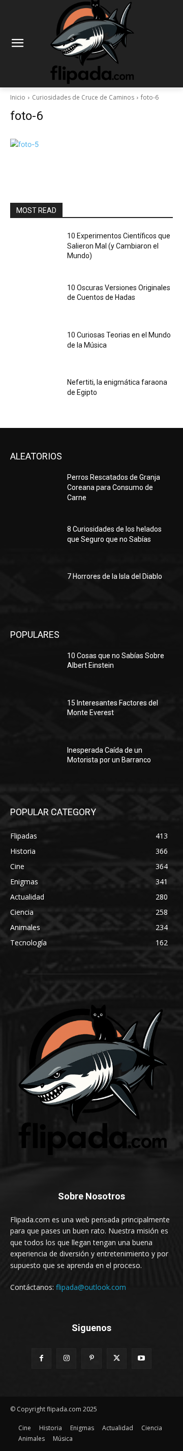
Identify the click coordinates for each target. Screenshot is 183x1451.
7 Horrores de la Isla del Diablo (114, 576)
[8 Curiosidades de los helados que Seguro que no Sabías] (34, 541)
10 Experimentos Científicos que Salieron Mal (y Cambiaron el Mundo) (118, 246)
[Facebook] (41, 1358)
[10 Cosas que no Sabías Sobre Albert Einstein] (34, 668)
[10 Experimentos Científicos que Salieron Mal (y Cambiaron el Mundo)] (34, 248)
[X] (117, 1358)
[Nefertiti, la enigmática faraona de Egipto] (34, 395)
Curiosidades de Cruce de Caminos (83, 97)
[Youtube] (141, 1358)
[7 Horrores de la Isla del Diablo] (34, 589)
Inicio (17, 97)
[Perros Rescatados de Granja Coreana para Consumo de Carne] (34, 490)
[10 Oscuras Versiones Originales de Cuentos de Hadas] (34, 300)
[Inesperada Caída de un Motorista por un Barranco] (34, 763)
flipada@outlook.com (91, 1287)
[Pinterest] (91, 1358)
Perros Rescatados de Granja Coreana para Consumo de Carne (113, 487)
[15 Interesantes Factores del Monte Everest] (34, 715)
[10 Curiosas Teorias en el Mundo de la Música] (34, 347)
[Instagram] (66, 1358)
